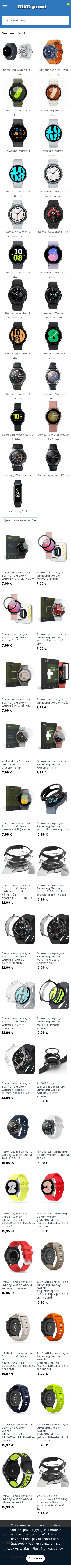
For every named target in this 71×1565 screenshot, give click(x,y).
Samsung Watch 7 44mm (17, 113)
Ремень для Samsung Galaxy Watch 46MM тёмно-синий (17, 1155)
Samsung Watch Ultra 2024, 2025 (53, 72)
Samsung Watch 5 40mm (53, 275)
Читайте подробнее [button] (48, 1548)
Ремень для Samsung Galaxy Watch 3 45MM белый (53, 1155)
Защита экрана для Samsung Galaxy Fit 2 (52, 700)
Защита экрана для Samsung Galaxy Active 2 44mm (50, 576)
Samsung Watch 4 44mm (17, 356)
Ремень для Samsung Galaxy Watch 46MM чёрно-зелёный (17, 1499)
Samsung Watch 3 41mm (53, 396)
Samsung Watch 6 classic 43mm (17, 234)
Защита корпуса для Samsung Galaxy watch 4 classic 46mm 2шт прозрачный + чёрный (17, 891)
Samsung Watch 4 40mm (53, 356)
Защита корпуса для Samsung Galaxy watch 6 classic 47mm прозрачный (16, 1088)
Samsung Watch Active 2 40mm (53, 437)
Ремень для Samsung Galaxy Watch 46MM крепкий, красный (17, 1285)
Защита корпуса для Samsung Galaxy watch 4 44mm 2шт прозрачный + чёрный (52, 889)
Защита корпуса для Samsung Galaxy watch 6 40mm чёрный (51, 1023)
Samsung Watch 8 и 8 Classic (17, 72)
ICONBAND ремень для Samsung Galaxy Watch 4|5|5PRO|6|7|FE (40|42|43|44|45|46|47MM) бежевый (22, 1361)
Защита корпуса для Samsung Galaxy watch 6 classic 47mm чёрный (51, 958)
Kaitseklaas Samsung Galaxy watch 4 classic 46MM (17, 764)
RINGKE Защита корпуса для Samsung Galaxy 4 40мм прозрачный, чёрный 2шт (52, 1502)
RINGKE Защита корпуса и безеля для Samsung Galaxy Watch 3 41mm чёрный (51, 1090)
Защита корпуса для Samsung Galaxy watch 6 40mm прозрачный (16, 1023)
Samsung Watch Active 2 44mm (18, 437)
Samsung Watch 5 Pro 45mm (53, 234)
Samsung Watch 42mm (53, 475)
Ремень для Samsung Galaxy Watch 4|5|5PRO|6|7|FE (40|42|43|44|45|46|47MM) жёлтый (22, 1220)
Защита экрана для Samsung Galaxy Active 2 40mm (15, 637)
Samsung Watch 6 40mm (17, 194)
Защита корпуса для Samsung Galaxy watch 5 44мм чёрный (52, 826)
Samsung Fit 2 (17, 511)
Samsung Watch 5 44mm (17, 275)
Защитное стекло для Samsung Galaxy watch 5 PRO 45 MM (16, 702)
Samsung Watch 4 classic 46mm (17, 315)
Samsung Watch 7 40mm (53, 113)
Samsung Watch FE (18, 151)
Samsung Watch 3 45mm (17, 396)
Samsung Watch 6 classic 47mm (53, 194)
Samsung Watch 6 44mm (53, 153)
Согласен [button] (35, 1558)
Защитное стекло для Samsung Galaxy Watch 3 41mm (51, 764)
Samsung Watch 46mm (18, 475)
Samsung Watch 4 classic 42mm (53, 315)
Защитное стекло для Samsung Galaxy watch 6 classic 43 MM (51, 639)
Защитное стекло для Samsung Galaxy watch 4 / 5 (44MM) (17, 826)
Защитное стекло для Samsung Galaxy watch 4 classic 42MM (18, 576)
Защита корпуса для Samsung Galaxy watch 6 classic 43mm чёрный (16, 958)
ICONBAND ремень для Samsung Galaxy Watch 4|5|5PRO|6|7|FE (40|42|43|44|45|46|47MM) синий (22, 1432)
